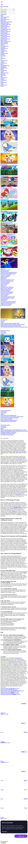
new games (19, 458)
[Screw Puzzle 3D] (6, 419)
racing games (9, 451)
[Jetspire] (17, 325)
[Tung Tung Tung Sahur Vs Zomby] (10, 323)
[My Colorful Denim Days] (8, 429)
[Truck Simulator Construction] (9, 420)
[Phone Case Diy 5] (21, 431)
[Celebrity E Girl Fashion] (8, 433)
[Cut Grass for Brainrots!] (20, 326)
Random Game (7, 836)
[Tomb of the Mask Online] (7, 344)
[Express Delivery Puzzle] (7, 365)
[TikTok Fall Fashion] (7, 375)
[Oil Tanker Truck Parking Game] (9, 417)
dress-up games (18, 493)
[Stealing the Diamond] (7, 386)
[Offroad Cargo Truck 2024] (8, 421)
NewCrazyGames (4, 6)
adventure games (22, 451)
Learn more (4, 831)
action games (3, 451)
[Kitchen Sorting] (7, 406)
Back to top (21, 836)
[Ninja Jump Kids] (6, 324)
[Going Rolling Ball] (7, 326)
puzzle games (16, 451)
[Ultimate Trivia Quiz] (7, 434)
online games (17, 658)
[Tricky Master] (7, 354)
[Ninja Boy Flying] (7, 396)
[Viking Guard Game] (18, 324)
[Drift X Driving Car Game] (8, 416)
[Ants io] (19, 416)
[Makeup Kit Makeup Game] (8, 432)
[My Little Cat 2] (21, 429)
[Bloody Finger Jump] (7, 325)
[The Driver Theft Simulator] (8, 415)
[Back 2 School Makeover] (8, 431)
